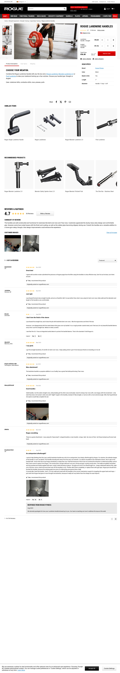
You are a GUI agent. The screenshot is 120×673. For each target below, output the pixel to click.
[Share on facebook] (56, 102)
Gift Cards (95, 2)
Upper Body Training (35, 21)
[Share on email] (70, 102)
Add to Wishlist (86, 59)
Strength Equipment (14, 21)
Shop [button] (5, 16)
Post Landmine (11, 76)
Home (6, 21)
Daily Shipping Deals (78, 7)
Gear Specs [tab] (24, 64)
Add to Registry (99, 59)
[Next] (115, 519)
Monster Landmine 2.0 (65, 74)
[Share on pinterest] (65, 102)
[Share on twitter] (61, 102)
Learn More (21, 670)
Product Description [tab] (12, 64)
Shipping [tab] (32, 64)
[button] (65, 9)
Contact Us (102, 2)
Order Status (111, 2)
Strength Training (24, 21)
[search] (47, 9)
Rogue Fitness (99, 68)
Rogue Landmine (52, 74)
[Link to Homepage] (14, 8)
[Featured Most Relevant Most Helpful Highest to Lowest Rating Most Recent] (107, 260)
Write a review (100, 30)
